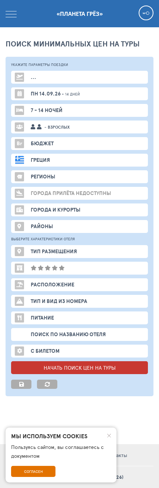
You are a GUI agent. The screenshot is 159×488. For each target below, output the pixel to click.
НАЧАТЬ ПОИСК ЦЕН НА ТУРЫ (80, 367)
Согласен (33, 471)
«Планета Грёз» (80, 13)
